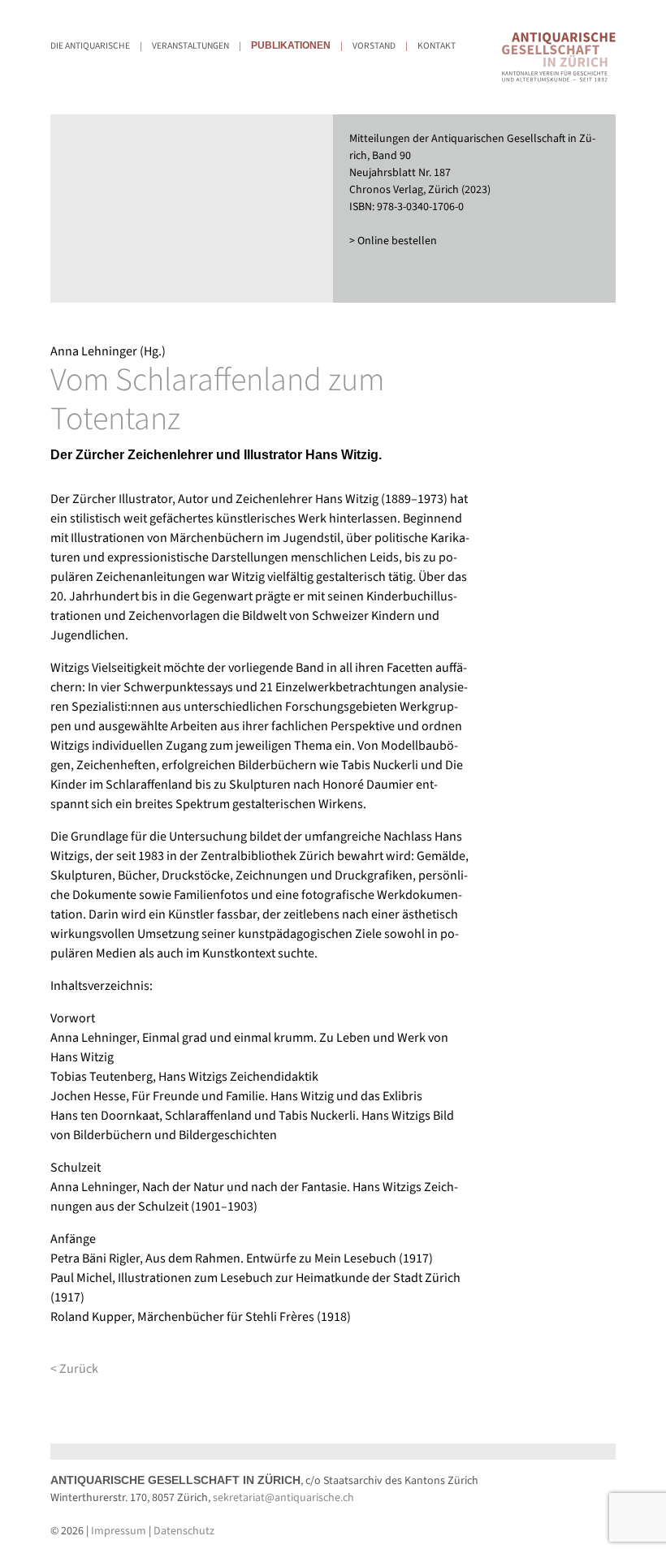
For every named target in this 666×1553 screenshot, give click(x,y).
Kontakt (436, 46)
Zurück (78, 1369)
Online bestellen (397, 241)
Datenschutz (184, 1531)
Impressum (118, 1531)
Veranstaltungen (190, 46)
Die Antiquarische (90, 46)
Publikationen (291, 45)
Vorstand (374, 46)
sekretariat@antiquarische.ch (283, 1498)
